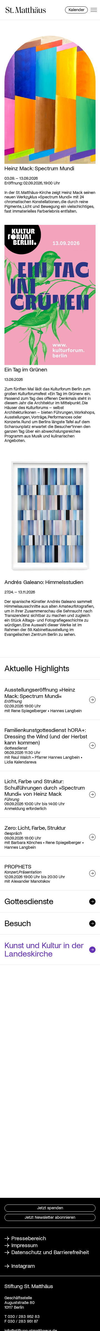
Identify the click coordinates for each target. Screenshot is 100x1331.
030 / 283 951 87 (22, 1320)
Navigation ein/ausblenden (94, 10)
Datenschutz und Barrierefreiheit (50, 1252)
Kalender (76, 9)
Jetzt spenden (50, 1207)
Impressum (24, 1245)
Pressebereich (28, 1238)
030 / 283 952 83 (23, 1316)
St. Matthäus (25, 10)
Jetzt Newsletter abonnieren (50, 1217)
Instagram (23, 1265)
